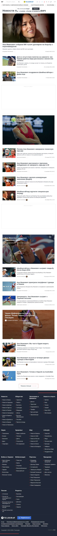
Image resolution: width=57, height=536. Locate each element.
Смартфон (5, 443)
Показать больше (26, 386)
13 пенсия (5, 494)
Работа (18, 402)
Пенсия (4, 490)
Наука (3, 430)
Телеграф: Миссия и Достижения (30, 525)
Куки (27, 8)
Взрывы (4, 464)
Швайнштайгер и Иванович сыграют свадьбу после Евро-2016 (35, 269)
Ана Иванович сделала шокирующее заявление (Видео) (32, 178)
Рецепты (18, 490)
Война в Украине (7, 457)
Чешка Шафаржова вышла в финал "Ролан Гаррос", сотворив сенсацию (20, 315)
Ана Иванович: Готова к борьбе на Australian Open (35, 373)
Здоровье (18, 430)
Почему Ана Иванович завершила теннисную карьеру (35, 150)
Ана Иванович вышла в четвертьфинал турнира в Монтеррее (33, 358)
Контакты (45, 523)
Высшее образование (20, 416)
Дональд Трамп (35, 464)
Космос (4, 436)
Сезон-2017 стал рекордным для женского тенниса (19, 120)
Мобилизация (20, 457)
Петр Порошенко (35, 477)
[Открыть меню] (2, 2)
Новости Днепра (6, 405)
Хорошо (36, 8)
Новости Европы (35, 433)
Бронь (18, 463)
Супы (17, 499)
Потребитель (48, 436)
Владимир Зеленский (33, 461)
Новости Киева (6, 400)
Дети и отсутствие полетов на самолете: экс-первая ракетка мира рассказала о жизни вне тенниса (35, 58)
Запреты (47, 469)
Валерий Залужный (36, 472)
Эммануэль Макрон (36, 469)
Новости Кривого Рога (7, 416)
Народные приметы (50, 464)
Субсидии (19, 407)
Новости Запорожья (7, 413)
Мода (46, 438)
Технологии (5, 433)
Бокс (46, 402)
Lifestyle (46, 430)
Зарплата (19, 400)
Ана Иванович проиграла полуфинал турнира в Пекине (35, 283)
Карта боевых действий (6, 461)
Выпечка (18, 494)
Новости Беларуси (36, 446)
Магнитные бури (49, 449)
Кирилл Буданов (35, 474)
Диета (18, 438)
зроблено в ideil (52, 530)
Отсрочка (19, 465)
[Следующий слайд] (55, 5)
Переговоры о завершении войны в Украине (15, 5)
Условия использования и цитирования (12, 523)
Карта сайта (15, 525)
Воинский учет (20, 470)
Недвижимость (35, 406)
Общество (19, 396)
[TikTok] (51, 2)
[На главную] (28, 2)
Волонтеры (5, 472)
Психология (19, 441)
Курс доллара (34, 412)
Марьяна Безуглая (36, 482)
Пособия (18, 419)
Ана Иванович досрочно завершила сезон (16, 239)
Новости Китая (35, 443)
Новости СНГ (34, 441)
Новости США (34, 436)
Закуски (18, 507)
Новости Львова (6, 410)
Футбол (47, 400)
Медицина (19, 410)
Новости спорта (49, 396)
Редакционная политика (38, 521)
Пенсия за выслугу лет (7, 510)
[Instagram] (49, 2)
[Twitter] (46, 2)
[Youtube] (44, 2)
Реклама (27, 523)
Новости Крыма (6, 422)
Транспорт (33, 404)
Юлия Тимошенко (35, 480)
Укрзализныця (34, 414)
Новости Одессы (7, 407)
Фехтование (48, 413)
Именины (47, 474)
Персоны (32, 457)
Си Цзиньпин (34, 467)
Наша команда (5, 525)
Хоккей (46, 407)
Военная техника (7, 474)
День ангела (48, 472)
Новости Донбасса (7, 419)
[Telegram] (42, 2)
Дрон (3, 441)
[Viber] (39, 1)
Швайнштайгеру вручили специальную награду (33, 192)
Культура (47, 443)
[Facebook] (37, 2)
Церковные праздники (48, 461)
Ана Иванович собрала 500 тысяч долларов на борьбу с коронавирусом (28, 45)
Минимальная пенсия (6, 506)
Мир (30, 430)
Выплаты (19, 405)
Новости (4, 396)
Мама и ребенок (20, 433)
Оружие (4, 469)
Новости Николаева (7, 424)
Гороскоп (47, 433)
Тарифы (33, 409)
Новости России (35, 438)
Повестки (19, 460)
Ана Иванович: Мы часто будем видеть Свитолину (33, 344)
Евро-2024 (47, 410)
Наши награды (36, 523)
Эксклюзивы (50, 5)
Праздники (47, 457)
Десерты (18, 501)
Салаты (18, 504)
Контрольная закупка (37, 5)
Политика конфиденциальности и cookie (18, 521)
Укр (55, 1)
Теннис (47, 405)
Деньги (32, 401)
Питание (18, 436)
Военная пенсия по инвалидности (7, 502)
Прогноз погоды (20, 422)
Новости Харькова (7, 402)
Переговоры (5, 467)
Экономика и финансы (34, 397)
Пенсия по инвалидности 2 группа (6, 498)
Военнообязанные (21, 468)
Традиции (47, 467)
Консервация (20, 496)
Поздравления (49, 451)
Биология (5, 438)
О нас (2, 521)
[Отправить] (18, 2)
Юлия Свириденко (36, 485)
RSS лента (44, 525)
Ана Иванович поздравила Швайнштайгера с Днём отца (35, 73)
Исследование (20, 443)
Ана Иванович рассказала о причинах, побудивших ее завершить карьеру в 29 (33, 164)
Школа (18, 413)
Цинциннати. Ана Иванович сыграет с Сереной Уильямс (32, 297)
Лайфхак (47, 446)
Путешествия (48, 441)
